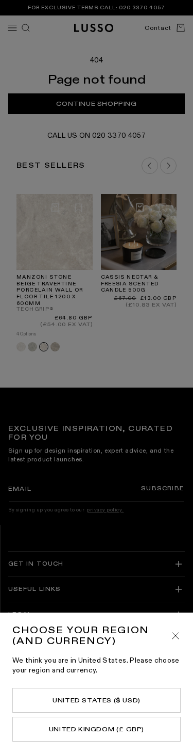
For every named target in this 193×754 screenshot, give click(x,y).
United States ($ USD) (96, 700)
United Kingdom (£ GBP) (96, 729)
